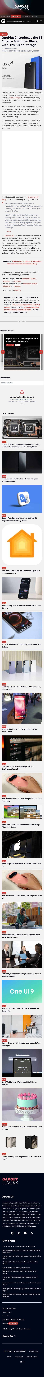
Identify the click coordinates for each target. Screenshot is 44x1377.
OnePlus (17, 290)
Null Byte (34, 16)
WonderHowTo (5, 16)
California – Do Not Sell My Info (13, 1320)
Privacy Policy (7, 1312)
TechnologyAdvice (20, 1351)
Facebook (26, 279)
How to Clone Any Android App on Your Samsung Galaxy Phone (21, 1257)
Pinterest (6, 286)
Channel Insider (31, 1357)
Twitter (33, 279)
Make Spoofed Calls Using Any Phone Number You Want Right (21, 1290)
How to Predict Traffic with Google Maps (16, 1268)
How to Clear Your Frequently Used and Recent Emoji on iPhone (21, 1284)
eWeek (9, 1357)
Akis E (9, 231)
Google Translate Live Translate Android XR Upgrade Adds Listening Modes (19, 519)
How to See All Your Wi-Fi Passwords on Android (18, 1247)
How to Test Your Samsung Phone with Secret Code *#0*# (19, 1278)
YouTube (17, 281)
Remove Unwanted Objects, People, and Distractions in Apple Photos (21, 1251)
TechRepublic (33, 1351)
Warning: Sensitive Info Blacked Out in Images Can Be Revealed (21, 1295)
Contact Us (6, 1316)
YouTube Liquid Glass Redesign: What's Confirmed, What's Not (17, 767)
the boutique (16, 98)
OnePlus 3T (9, 236)
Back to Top (7, 1336)
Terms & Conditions (9, 1308)
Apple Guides (28, 21)
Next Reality (26, 16)
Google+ (6, 281)
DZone (22, 1362)
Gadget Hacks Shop (14, 21)
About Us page (30, 1226)
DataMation (19, 1357)
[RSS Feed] (31, 1233)
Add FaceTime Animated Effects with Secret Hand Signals (19, 1272)
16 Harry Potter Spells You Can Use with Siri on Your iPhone (20, 1263)
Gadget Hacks (16, 16)
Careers (9, 1323)
